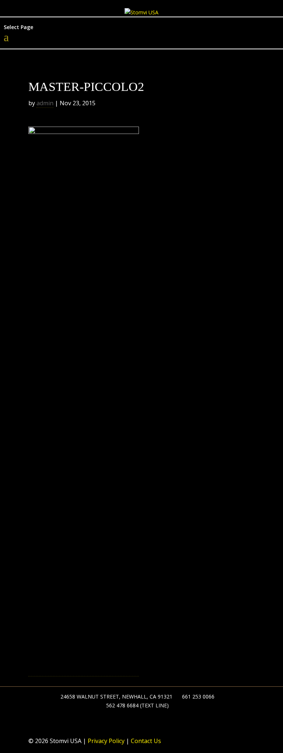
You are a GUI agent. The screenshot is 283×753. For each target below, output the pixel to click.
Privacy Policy (105, 741)
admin (44, 103)
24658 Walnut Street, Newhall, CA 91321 (116, 696)
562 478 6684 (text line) (137, 705)
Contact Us (145, 741)
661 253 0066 (198, 696)
